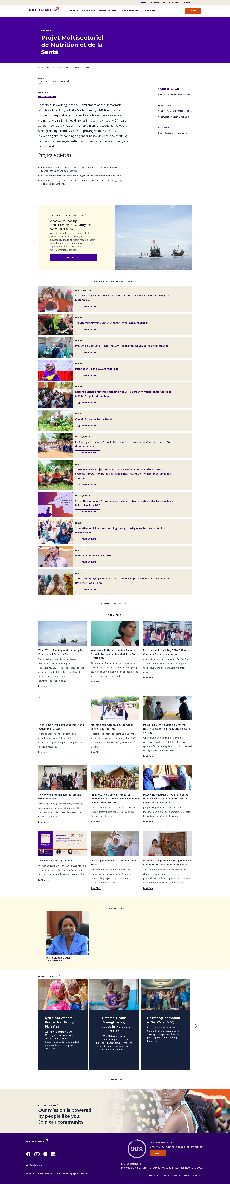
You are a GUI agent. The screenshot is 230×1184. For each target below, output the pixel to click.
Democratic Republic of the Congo (174, 94)
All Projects (113, 1079)
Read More (43, 686)
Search (143, 2)
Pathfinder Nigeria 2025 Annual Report (98, 368)
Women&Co (174, 2)
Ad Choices (197, 1176)
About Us (73, 10)
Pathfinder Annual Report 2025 (93, 555)
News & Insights (129, 10)
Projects (48, 67)
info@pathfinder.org (34, 1165)
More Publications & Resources (114, 604)
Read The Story (73, 257)
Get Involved (148, 10)
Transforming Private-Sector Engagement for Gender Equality (111, 322)
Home (40, 67)
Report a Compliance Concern (176, 1176)
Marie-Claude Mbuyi (58, 957)
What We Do (88, 10)
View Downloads (89, 306)
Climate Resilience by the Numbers (95, 419)
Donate (193, 11)
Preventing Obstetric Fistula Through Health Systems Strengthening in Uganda (121, 345)
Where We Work (108, 10)
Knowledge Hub (157, 2)
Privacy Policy (154, 1176)
